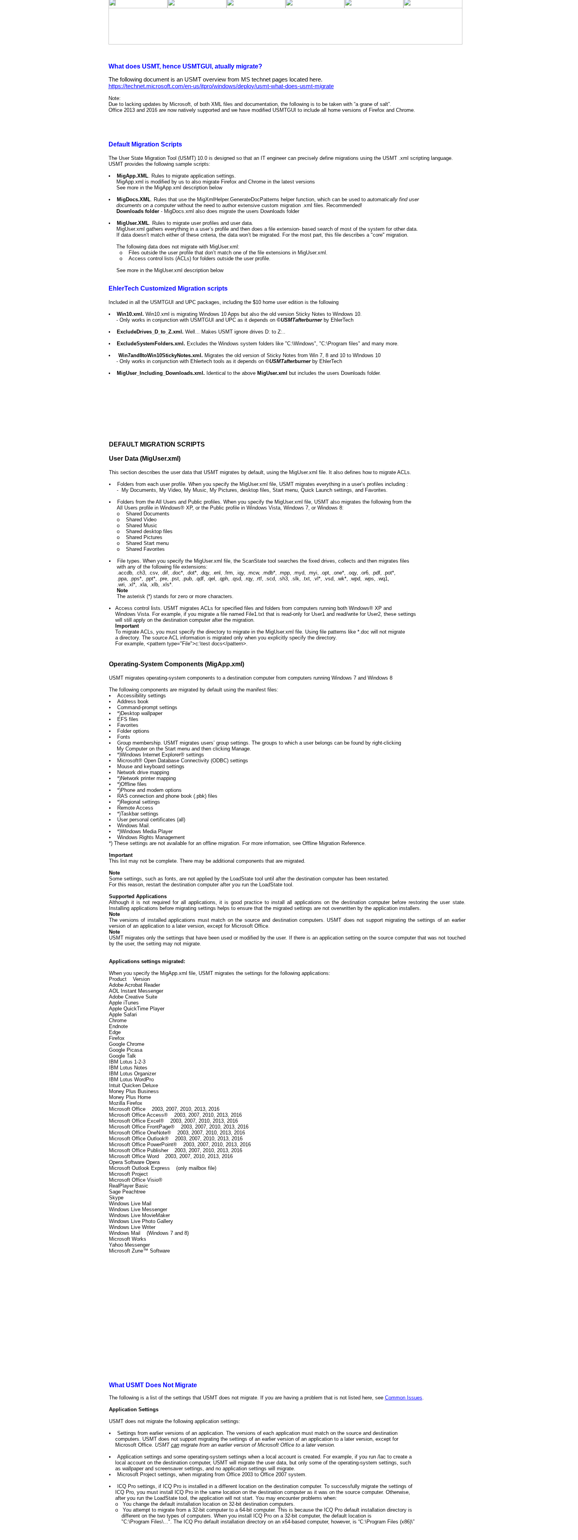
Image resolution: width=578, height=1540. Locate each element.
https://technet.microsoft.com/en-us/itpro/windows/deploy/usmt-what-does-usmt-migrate (221, 86)
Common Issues (403, 1398)
